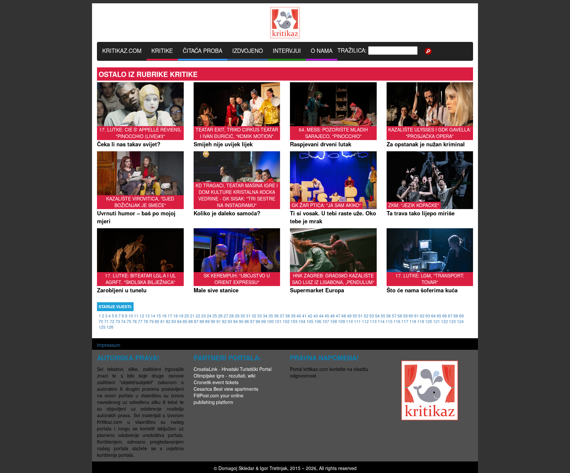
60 (411, 315)
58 (399, 315)
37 (282, 315)
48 (343, 315)
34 (265, 315)
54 (377, 315)
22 (198, 315)
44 (321, 315)
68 (456, 315)
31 (248, 315)
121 (436, 321)
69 (461, 315)
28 (231, 315)
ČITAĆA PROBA (202, 51)
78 (145, 321)
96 (246, 321)
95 (241, 321)
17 (170, 315)
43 (315, 315)
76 (134, 321)
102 (286, 321)
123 (452, 321)
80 (157, 321)
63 (428, 315)
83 (174, 321)
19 (181, 315)
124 (460, 321)
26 (220, 315)
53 (371, 315)
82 (168, 321)
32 (254, 315)
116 (397, 321)
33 (259, 315)
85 (185, 321)
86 (190, 321)
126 (110, 327)
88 (202, 321)
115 (389, 321)
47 (338, 315)
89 (207, 321)
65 (439, 315)
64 (433, 315)
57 (394, 315)
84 (179, 321)
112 (365, 321)
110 (349, 321)
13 (147, 315)
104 (302, 321)
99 (263, 321)
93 (230, 321)
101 (278, 321)
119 (420, 321)
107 (325, 321)
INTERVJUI (287, 51)
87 (196, 321)
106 (317, 321)
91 (218, 321)
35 (271, 315)
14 (153, 315)
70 (101, 321)
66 (444, 315)
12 (142, 315)
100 (270, 321)
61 (416, 315)
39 (293, 315)
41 (304, 315)
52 (366, 315)
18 (175, 315)
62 (422, 315)
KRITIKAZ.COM (122, 51)
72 (112, 321)
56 (388, 315)
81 (162, 321)
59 (405, 315)
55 (383, 315)
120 (428, 321)
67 (450, 315)
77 (140, 321)
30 (242, 315)
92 (224, 321)
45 (327, 315)
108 (333, 321)
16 (164, 315)
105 (309, 321)
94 (235, 321)
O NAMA (321, 51)
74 (123, 321)
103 (294, 321)
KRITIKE (162, 51)
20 (186, 315)
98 (258, 321)
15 (158, 315)
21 (192, 315)
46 (332, 315)
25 (214, 315)
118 (412, 321)
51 (360, 315)
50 (355, 315)
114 (381, 321)
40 (299, 315)
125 (102, 327)
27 (226, 315)
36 (276, 315)
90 (213, 321)
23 (203, 315)
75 (129, 321)
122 (444, 321)
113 (373, 321)
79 (151, 321)
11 (136, 315)
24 (209, 315)
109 (341, 321)
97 (252, 321)
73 (117, 321)
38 (287, 315)
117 (404, 321)
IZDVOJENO (247, 51)
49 (349, 315)
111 (357, 321)
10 (130, 315)
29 (237, 315)
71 (106, 321)
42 (310, 315)
